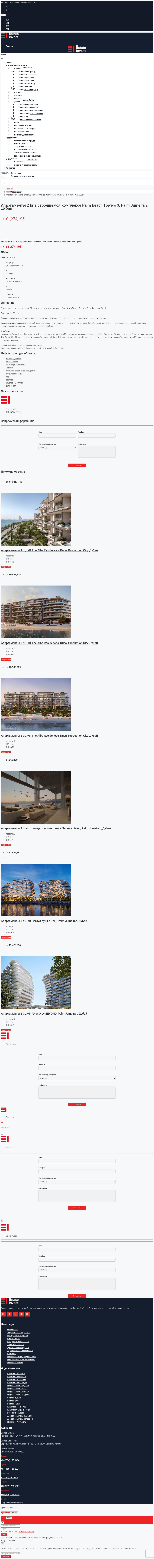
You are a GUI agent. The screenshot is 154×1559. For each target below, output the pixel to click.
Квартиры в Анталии (16, 1380)
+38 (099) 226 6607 (10, 1486)
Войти (4, 1535)
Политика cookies (15, 1363)
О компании (16, 173)
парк (8, 377)
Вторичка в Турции (15, 1413)
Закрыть (14, 1513)
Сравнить (5, 1513)
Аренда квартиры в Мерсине (20, 1419)
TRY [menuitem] (7, 26)
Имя (40, 432)
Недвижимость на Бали (18, 1392)
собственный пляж (14, 383)
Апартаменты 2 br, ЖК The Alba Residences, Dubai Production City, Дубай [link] (49, 735)
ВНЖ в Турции (13, 1338)
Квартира (10, 192)
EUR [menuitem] (7, 20)
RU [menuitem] (7, 10)
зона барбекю (12, 362)
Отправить (6, 1557)
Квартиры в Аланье (16, 1374)
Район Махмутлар (23, 67)
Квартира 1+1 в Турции (17, 1407)
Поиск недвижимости (24, 135)
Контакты (10, 183)
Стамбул (14, 88)
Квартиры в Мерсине (16, 1377)
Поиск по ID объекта (16, 1422)
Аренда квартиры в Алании (19, 1416)
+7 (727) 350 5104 (9, 1477)
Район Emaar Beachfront (30, 120)
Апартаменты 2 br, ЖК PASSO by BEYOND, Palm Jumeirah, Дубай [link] (44, 1013)
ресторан (10, 380)
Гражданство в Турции (17, 1335)
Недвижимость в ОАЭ (17, 1389)
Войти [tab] (9, 1518)
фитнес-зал (11, 386)
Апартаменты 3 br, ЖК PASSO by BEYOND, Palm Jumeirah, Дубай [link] (44, 921)
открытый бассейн (14, 374)
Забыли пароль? (26, 1531)
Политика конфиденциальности (21, 1357)
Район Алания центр (28, 89)
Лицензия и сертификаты (22, 176)
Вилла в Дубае (13, 1401)
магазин (9, 368)
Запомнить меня (11, 1531)
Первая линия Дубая (24, 100)
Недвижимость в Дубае (18, 1386)
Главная (9, 46)
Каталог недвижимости (16, 57)
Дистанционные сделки (18, 1348)
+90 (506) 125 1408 (10, 1460)
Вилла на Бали (13, 1404)
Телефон (81, 432)
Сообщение (82, 444)
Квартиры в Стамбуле (17, 1383)
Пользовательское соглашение (21, 1360)
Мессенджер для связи (47, 444)
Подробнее (6, 567)
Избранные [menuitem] (16, 192)
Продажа (5, 214)
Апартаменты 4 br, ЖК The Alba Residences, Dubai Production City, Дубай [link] (49, 550)
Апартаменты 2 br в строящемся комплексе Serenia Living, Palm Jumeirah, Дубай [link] (56, 828)
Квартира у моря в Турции (19, 1410)
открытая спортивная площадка (20, 371)
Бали (13, 118)
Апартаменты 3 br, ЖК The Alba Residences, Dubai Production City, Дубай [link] (49, 643)
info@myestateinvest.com (12, 1503)
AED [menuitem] (7, 29)
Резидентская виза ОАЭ (18, 1341)
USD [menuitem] (7, 23)
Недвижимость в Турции (18, 1395)
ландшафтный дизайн (16, 365)
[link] (36, 545)
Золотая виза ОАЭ (15, 1345)
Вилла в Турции (14, 1398)
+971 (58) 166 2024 (10, 1469)
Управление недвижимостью (27, 156)
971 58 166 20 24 (13, 412)
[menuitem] (7, 7)
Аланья (14, 64)
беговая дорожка (13, 359)
